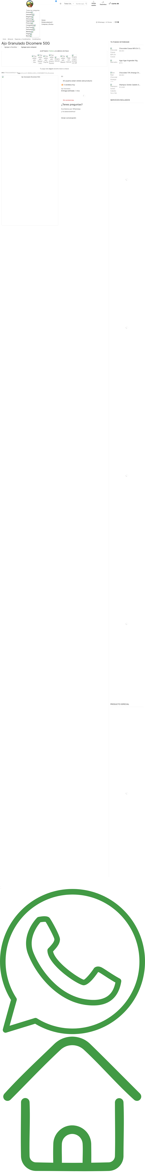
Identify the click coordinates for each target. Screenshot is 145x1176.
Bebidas (28, 31)
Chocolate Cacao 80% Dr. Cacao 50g (130, 48)
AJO (22, 73)
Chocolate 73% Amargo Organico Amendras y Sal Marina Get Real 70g (130, 73)
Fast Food (29, 27)
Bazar (28, 36)
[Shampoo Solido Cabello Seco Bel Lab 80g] (113, 89)
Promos (28, 12)
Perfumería (29, 29)
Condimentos (36, 39)
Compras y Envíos (47, 24)
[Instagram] (115, 22)
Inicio (4, 39)
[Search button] (86, 4)
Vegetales (29, 21)
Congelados (30, 25)
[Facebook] (116, 22)
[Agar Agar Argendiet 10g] (113, 64)
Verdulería (29, 14)
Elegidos (29, 16)
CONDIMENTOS (42, 73)
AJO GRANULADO (30, 73)
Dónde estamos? (47, 22)
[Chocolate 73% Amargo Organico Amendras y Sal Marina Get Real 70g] (113, 77)
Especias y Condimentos (23, 39)
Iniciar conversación (68, 118)
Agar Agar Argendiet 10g (128, 61)
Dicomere (51, 73)
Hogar (28, 33)
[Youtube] (118, 22)
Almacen (29, 19)
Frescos (28, 23)
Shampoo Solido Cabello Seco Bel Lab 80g (130, 85)
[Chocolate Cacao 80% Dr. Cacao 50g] (113, 52)
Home (43, 20)
